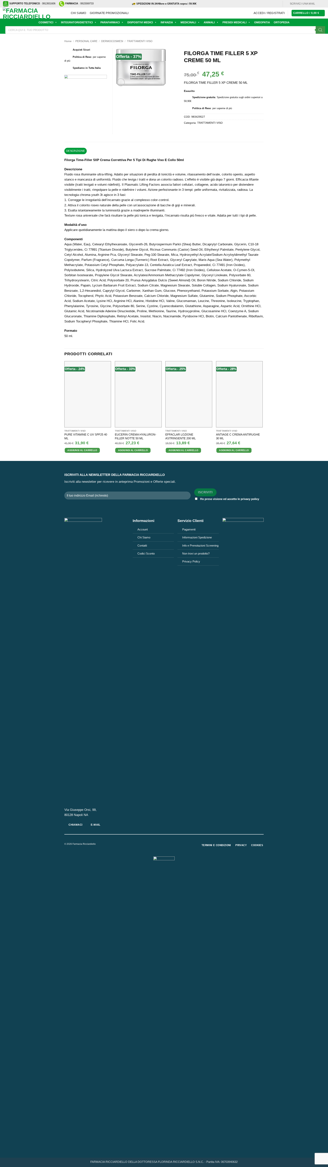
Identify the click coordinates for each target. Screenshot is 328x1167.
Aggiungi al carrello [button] (82, 450)
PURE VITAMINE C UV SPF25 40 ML (85, 436)
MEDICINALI (188, 22)
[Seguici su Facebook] (319, 3)
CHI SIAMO (78, 13)
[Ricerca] (320, 30)
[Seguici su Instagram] (323, 3)
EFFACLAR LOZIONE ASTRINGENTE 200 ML (180, 436)
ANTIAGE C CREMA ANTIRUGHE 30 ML (238, 436)
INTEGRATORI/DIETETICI (77, 22)
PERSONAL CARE (86, 41)
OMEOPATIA (262, 22)
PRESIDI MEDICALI (234, 22)
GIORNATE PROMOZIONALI (109, 13)
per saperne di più (222, 108)
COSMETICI (46, 22)
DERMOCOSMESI (112, 41)
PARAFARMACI (110, 22)
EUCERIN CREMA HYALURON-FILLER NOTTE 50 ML (135, 436)
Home (68, 41)
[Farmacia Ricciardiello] (34, 13)
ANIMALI (209, 22)
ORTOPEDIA (281, 22)
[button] (269, 13)
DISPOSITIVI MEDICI (140, 22)
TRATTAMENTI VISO (139, 41)
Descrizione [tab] (75, 150)
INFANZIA (167, 22)
